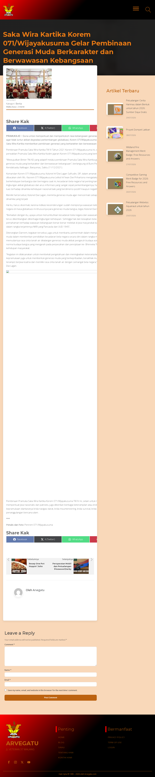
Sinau (61, 747)
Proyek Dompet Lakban (138, 129)
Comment (10, 644)
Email (8, 680)
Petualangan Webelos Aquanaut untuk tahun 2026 (137, 206)
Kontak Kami (65, 757)
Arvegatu (39, 590)
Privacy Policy (116, 737)
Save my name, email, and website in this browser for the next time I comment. (42, 690)
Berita (19, 103)
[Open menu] (136, 8)
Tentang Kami (66, 752)
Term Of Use (115, 742)
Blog (61, 742)
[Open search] (148, 10)
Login (111, 747)
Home (61, 737)
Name (8, 670)
